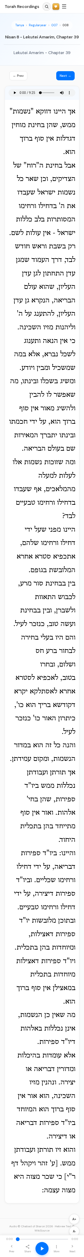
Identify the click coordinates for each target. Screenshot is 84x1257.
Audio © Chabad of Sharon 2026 (31, 1226)
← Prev (18, 76)
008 (66, 25)
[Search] (46, 6)
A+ (74, 1219)
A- (74, 1231)
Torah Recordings (22, 6)
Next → (65, 76)
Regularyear (37, 25)
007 (54, 25)
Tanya (19, 25)
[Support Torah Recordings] (55, 6)
